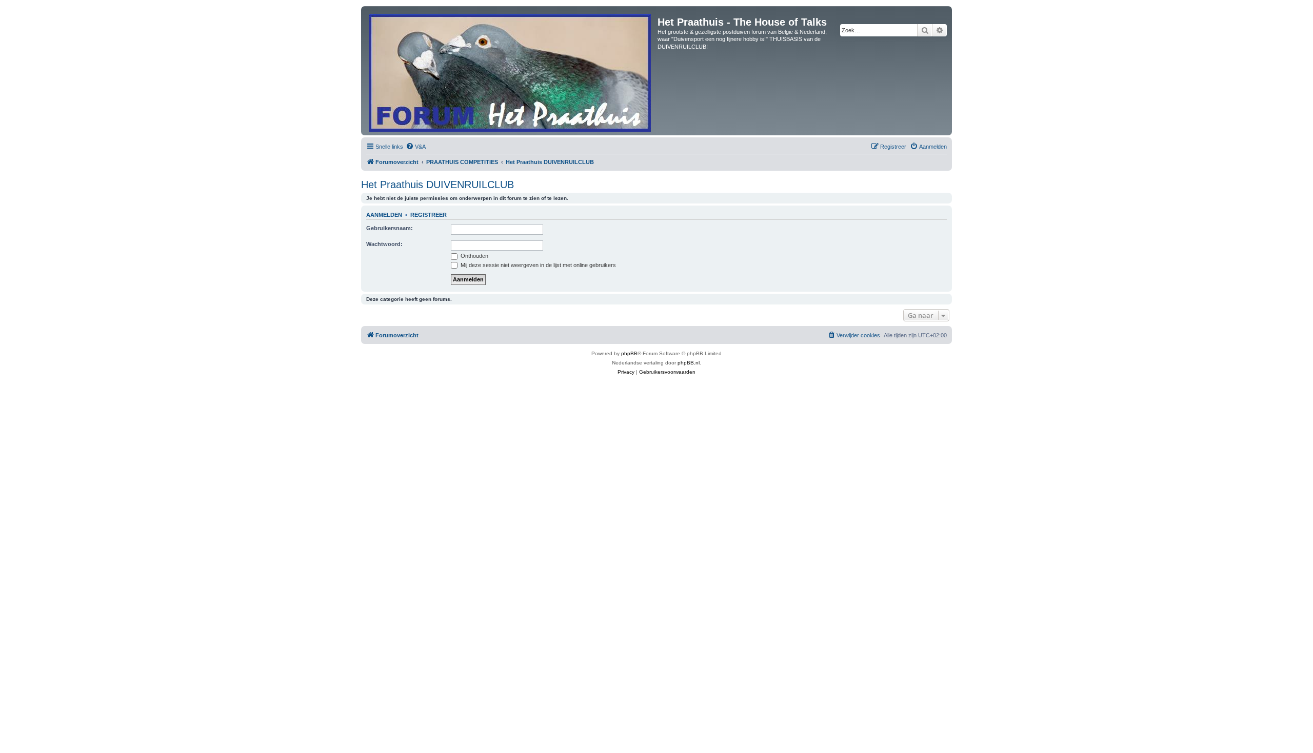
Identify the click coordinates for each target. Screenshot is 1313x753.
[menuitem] (416, 146)
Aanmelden (384, 215)
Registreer (428, 215)
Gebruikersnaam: (389, 228)
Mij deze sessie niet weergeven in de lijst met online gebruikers (537, 265)
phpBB (629, 353)
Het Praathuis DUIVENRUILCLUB (437, 184)
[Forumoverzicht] (511, 71)
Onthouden (473, 256)
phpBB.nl (689, 362)
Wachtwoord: (384, 244)
